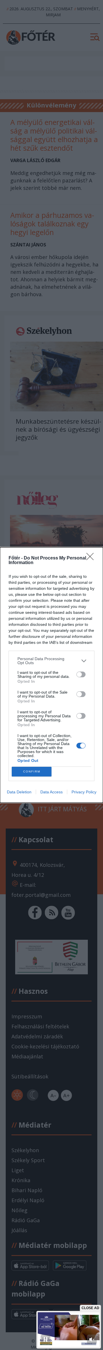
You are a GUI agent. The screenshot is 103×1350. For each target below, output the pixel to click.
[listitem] (51, 661)
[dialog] (51, 675)
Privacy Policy (84, 792)
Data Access (51, 792)
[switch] (81, 674)
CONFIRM (31, 771)
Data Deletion (19, 792)
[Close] (91, 558)
